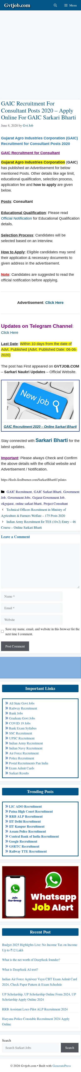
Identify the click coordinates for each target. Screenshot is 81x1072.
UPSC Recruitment (21, 738)
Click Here (54, 303)
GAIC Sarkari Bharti (47, 491)
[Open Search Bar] (55, 5)
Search (6, 1040)
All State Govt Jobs (21, 703)
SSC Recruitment (20, 733)
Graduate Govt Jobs (22, 718)
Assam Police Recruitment (27, 831)
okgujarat (7, 503)
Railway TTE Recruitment (28, 851)
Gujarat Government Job (48, 497)
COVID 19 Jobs (20, 723)
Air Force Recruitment (24, 753)
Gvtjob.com (17, 5)
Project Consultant (56, 503)
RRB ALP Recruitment (26, 816)
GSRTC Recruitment (24, 846)
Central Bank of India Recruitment (34, 836)
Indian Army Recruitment (26, 743)
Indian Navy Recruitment (25, 748)
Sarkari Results (19, 773)
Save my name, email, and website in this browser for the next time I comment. (42, 631)
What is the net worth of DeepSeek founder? (31, 959)
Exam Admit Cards (21, 768)
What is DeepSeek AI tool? (20, 969)
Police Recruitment (21, 758)
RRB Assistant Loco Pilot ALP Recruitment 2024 (35, 1009)
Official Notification (16, 218)
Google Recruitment (23, 841)
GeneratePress (62, 1065)
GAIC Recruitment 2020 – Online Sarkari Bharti (40, 426)
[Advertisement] (40, 51)
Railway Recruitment (23, 708)
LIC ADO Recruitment (25, 806)
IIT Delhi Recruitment (25, 821)
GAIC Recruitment (19, 491)
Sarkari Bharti (52, 440)
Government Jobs (19, 497)
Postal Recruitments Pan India (28, 763)
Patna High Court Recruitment (31, 811)
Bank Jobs (16, 713)
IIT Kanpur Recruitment (26, 826)
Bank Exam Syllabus (23, 728)
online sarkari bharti (29, 503)
